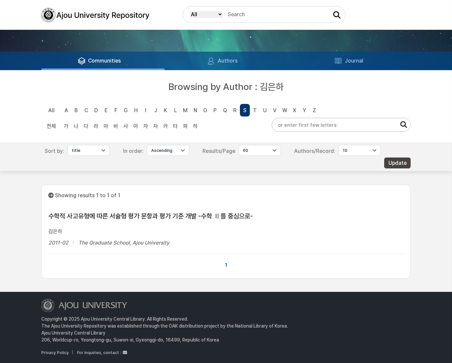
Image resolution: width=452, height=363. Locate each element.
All (51, 110)
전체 (51, 126)
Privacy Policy (55, 352)
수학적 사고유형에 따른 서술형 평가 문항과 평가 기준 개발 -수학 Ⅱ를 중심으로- (150, 216)
